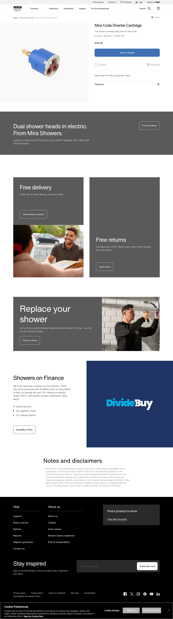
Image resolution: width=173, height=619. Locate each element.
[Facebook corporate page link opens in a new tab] (125, 594)
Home (15, 18)
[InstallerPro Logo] (153, 2)
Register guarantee (23, 542)
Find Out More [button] (149, 125)
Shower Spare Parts (26, 18)
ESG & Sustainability (59, 542)
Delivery (17, 529)
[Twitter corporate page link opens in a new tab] (131, 594)
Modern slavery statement (61, 535)
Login (141, 2)
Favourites (127, 2)
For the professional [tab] (100, 8)
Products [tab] (34, 8)
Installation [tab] (69, 8)
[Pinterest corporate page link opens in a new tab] (145, 594)
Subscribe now (147, 566)
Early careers (54, 529)
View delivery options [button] (33, 214)
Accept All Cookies (151, 610)
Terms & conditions (57, 593)
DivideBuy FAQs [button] (24, 429)
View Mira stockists (117, 519)
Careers (52, 522)
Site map (75, 593)
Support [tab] (82, 8)
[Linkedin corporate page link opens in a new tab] (158, 594)
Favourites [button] (155, 64)
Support (17, 516)
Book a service (20, 522)
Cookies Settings (111, 610)
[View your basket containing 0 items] (158, 8)
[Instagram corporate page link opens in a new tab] (138, 594)
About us (52, 516)
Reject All (131, 610)
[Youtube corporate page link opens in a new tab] (151, 594)
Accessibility (89, 593)
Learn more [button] (104, 266)
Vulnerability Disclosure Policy (26, 596)
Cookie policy (37, 593)
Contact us (112, 2)
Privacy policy (19, 593)
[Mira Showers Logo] (17, 9)
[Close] (169, 610)
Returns (17, 535)
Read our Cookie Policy (33, 616)
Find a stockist (98, 2)
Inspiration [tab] (53, 8)
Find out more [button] (30, 340)
